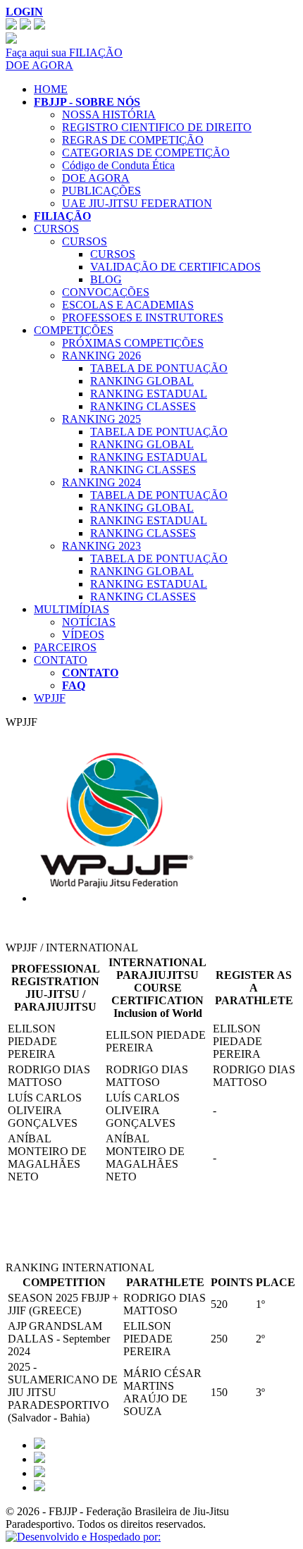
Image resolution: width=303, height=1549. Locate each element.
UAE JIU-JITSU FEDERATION (137, 203)
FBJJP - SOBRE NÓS (87, 102)
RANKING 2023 (101, 546)
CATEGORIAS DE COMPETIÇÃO (146, 153)
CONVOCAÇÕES (105, 292)
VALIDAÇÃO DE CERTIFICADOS (175, 267)
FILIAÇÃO (62, 216)
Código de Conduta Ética (118, 165)
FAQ (73, 685)
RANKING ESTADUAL (148, 394)
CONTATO (60, 660)
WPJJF (50, 698)
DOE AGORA (39, 65)
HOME (51, 89)
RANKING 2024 (101, 482)
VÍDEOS (83, 635)
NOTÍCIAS (89, 622)
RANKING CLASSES (143, 406)
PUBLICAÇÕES (101, 191)
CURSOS (56, 229)
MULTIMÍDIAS (71, 609)
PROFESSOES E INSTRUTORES (142, 317)
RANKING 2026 (101, 356)
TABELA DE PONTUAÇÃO (159, 368)
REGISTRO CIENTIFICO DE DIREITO (157, 127)
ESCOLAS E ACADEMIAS (128, 305)
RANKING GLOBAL (142, 381)
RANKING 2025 (101, 419)
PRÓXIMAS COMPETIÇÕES (133, 343)
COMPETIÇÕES (73, 330)
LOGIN (24, 12)
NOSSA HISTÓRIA (109, 115)
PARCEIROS (65, 647)
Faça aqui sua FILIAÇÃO (64, 52)
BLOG (106, 279)
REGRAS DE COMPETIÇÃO (133, 140)
